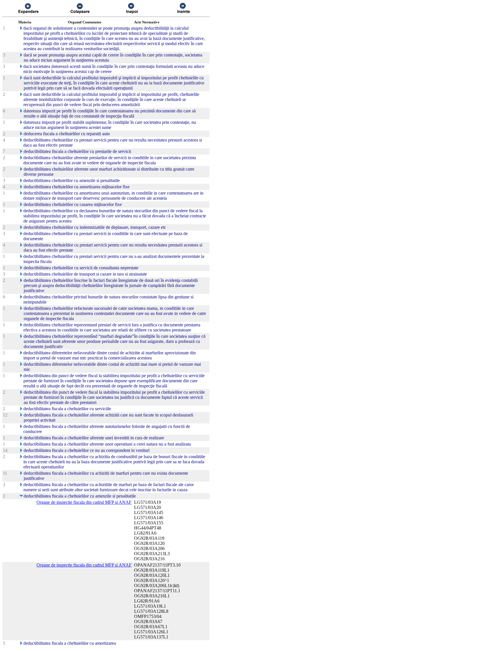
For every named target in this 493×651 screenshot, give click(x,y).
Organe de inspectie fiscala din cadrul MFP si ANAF (84, 502)
